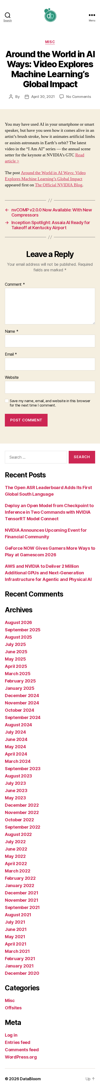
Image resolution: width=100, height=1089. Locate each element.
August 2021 (18, 914)
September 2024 (23, 717)
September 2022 (22, 827)
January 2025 (19, 688)
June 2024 (16, 739)
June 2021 (16, 929)
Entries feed (17, 1042)
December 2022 (22, 805)
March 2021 (17, 951)
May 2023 (15, 797)
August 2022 (18, 834)
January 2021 (19, 965)
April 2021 (15, 944)
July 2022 (15, 841)
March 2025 (17, 673)
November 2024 (22, 702)
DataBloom (30, 1078)
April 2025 (16, 666)
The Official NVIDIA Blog (58, 185)
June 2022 (16, 849)
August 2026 (18, 622)
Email (11, 354)
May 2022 (15, 856)
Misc (50, 42)
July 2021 (15, 922)
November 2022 (22, 812)
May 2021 (15, 936)
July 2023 (15, 783)
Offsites (13, 1007)
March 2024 (17, 761)
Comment (15, 284)
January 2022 (19, 885)
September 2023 (23, 768)
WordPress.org (21, 1057)
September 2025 (23, 629)
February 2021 (20, 958)
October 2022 (19, 819)
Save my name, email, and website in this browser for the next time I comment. (50, 403)
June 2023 (16, 790)
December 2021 (21, 892)
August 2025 (18, 637)
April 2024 (16, 754)
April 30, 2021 (43, 96)
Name (11, 331)
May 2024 (15, 746)
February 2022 (20, 878)
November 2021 (21, 900)
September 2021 (22, 907)
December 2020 (22, 973)
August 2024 (18, 724)
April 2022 (16, 863)
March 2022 (17, 870)
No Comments (78, 96)
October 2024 (19, 710)
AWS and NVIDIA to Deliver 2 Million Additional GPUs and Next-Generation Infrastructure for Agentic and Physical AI (48, 573)
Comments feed (22, 1049)
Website (12, 377)
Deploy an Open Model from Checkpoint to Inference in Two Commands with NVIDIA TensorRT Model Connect (49, 512)
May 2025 (15, 659)
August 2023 (18, 775)
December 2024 (22, 695)
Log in (11, 1035)
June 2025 (16, 651)
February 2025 (20, 680)
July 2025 (15, 644)
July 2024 (15, 732)
